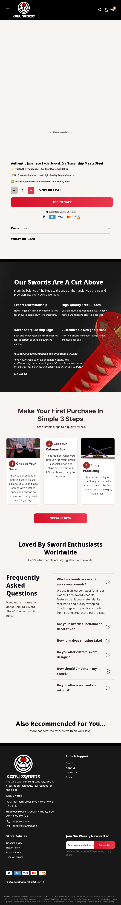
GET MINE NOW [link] (60, 518)
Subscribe (104, 845)
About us (70, 767)
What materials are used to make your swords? (77, 581)
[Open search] (100, 10)
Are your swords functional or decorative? (79, 626)
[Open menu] (7, 10)
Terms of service (14, 857)
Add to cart (62, 202)
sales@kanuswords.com (25, 825)
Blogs (69, 777)
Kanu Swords (20, 882)
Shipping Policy (14, 843)
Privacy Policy (13, 852)
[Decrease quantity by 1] (14, 190)
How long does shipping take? (79, 640)
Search (69, 763)
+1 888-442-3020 (22, 821)
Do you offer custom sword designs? (77, 654)
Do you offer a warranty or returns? (77, 687)
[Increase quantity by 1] (31, 190)
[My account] (106, 10)
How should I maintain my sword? (77, 671)
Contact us (71, 772)
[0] (112, 10)
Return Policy (13, 847)
